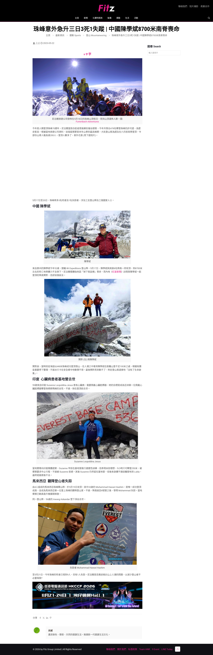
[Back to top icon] (177, 649)
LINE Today (167, 649)
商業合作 (205, 6)
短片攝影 (193, 6)
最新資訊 (59, 35)
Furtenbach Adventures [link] (87, 121)
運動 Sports (75, 35)
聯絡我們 (182, 6)
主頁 (48, 35)
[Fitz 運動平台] (106, 7)
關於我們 (121, 649)
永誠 (38, 43)
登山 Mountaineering (96, 35)
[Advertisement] (163, 96)
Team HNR (144, 649)
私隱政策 (132, 649)
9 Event (155, 649)
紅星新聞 (116, 271)
